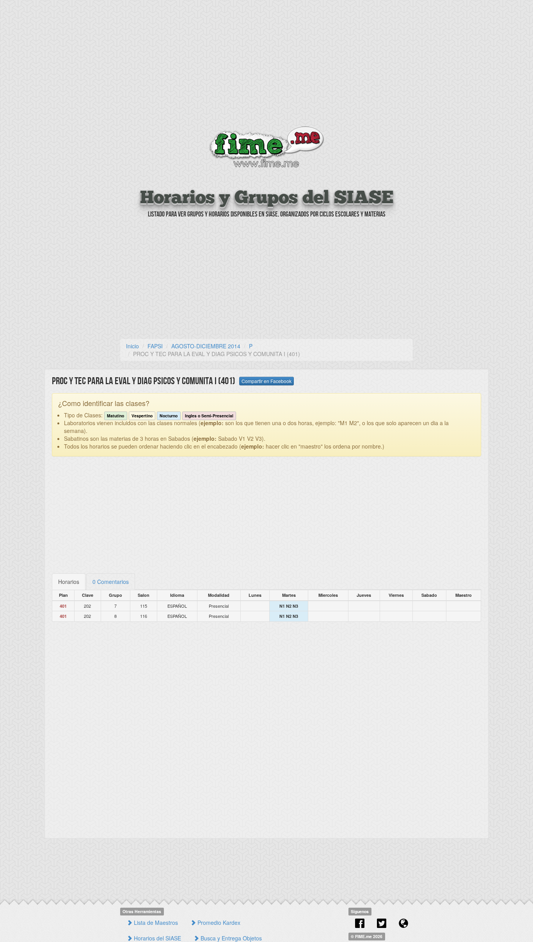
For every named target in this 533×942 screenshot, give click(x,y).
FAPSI (155, 346)
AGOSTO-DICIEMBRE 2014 (205, 346)
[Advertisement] (266, 64)
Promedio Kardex (218, 922)
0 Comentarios (110, 581)
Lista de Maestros (155, 922)
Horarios (68, 581)
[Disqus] (266, 727)
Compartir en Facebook (266, 381)
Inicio (132, 346)
